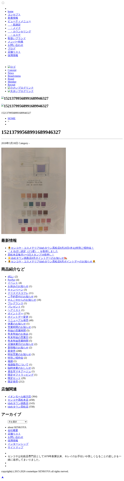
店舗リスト (14, 52)
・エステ (14, 35)
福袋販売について (18, 364)
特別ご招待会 (15, 357)
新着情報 (13, 18)
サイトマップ (15, 447)
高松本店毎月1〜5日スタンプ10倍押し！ (31, 254)
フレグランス (15, 303)
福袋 (10, 361)
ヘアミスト (14, 310)
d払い (11, 276)
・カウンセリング (19, 31)
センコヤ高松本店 (18, 400)
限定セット (14, 378)
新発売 (12, 351)
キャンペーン (15, 289)
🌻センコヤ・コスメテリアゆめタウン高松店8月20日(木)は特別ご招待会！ (51, 247)
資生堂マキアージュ (19, 371)
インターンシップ (18, 444)
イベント (13, 283)
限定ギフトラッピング (21, 374)
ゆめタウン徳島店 (18, 403)
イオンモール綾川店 (19, 396)
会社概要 (13, 430)
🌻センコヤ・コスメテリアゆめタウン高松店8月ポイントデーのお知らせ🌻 (52, 261)
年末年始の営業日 (18, 337)
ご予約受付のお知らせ (21, 296)
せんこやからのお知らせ (22, 300)
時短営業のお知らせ (19, 354)
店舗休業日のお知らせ (21, 344)
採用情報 (13, 55)
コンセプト (14, 14)
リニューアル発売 (18, 320)
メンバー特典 (15, 41)
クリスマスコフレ (18, 293)
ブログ (12, 48)
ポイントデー (15, 313)
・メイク (14, 28)
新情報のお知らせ (18, 347)
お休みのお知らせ (18, 286)
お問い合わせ (15, 45)
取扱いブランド (17, 38)
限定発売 (13, 381)
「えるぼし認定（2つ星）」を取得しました (33, 251)
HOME (12, 118)
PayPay (12, 279)
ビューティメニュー (19, 21)
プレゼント (14, 306)
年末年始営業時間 (18, 340)
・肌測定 (14, 24)
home (10, 11)
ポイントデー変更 (18, 317)
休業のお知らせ (17, 323)
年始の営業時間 (17, 330)
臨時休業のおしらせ (19, 368)
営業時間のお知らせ (19, 327)
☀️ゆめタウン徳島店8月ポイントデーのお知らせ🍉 (37, 258)
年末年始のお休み (18, 334)
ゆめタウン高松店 (18, 406)
